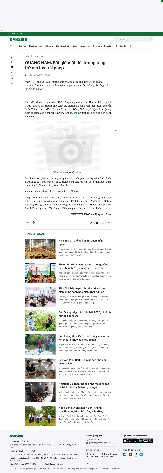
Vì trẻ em (49, 46)
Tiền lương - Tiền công (103, 46)
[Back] (12, 84)
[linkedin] (12, 67)
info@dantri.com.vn (58, 464)
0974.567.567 (107, 456)
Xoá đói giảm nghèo (81, 46)
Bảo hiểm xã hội (62, 46)
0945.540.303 (95, 440)
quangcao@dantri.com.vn (99, 443)
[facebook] (12, 57)
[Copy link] (12, 72)
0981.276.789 (30, 464)
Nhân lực (22, 46)
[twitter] (12, 62)
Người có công (35, 46)
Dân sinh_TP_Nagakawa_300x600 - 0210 (134, 58)
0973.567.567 (92, 456)
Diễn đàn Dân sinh (123, 46)
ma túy (78, 112)
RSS (88, 463)
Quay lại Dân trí (16, 34)
